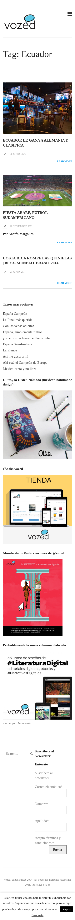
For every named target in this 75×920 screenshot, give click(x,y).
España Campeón (15, 313)
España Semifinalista (17, 344)
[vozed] (20, 30)
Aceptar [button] (66, 909)
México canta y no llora (19, 369)
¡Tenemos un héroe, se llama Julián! (28, 338)
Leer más (37, 915)
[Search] (31, 753)
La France (10, 350)
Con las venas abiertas (18, 326)
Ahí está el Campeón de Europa (25, 362)
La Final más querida (17, 320)
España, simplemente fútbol (22, 332)
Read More (64, 161)
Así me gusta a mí (15, 356)
